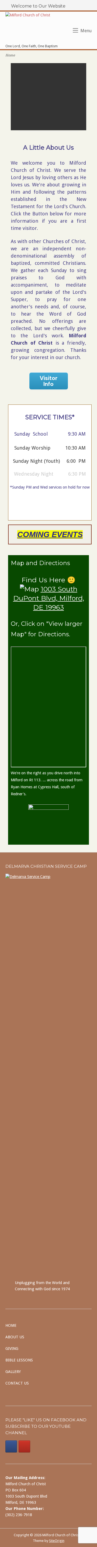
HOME (10, 1325)
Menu (86, 30)
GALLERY (13, 1371)
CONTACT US (17, 1383)
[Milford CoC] (11, 1446)
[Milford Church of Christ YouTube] (24, 1446)
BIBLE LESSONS (19, 1360)
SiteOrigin (56, 1541)
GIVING (11, 1348)
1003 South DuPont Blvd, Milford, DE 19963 (48, 598)
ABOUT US (14, 1337)
